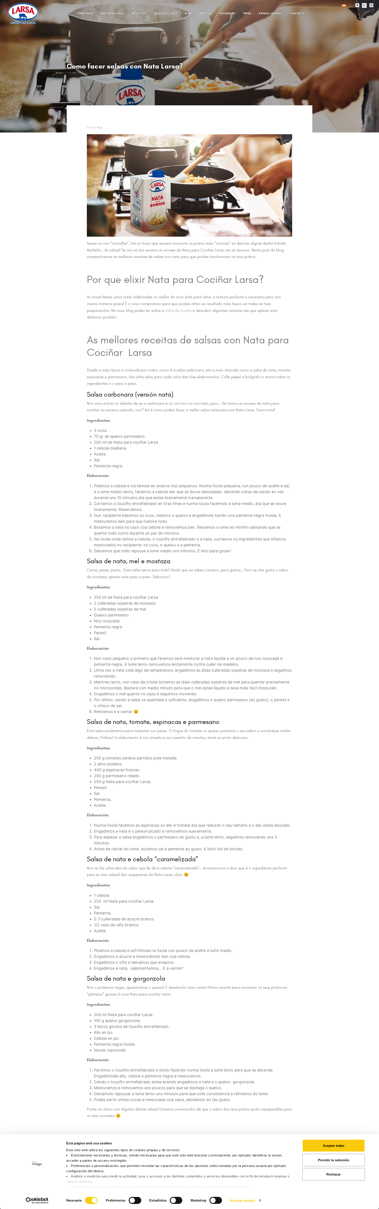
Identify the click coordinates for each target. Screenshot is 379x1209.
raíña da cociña (178, 310)
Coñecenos (85, 13)
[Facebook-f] (357, 5)
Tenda (247, 13)
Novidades (227, 13)
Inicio (90, 127)
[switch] (130, 1198)
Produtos (139, 13)
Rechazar (333, 1174)
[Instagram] (371, 5)
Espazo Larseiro (270, 13)
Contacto (297, 13)
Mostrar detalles (242, 1200)
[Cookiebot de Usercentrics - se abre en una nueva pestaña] (37, 1200)
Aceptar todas (333, 1145)
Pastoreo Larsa (112, 13)
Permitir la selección (333, 1160)
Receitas (206, 13)
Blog (188, 13)
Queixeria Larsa (165, 13)
